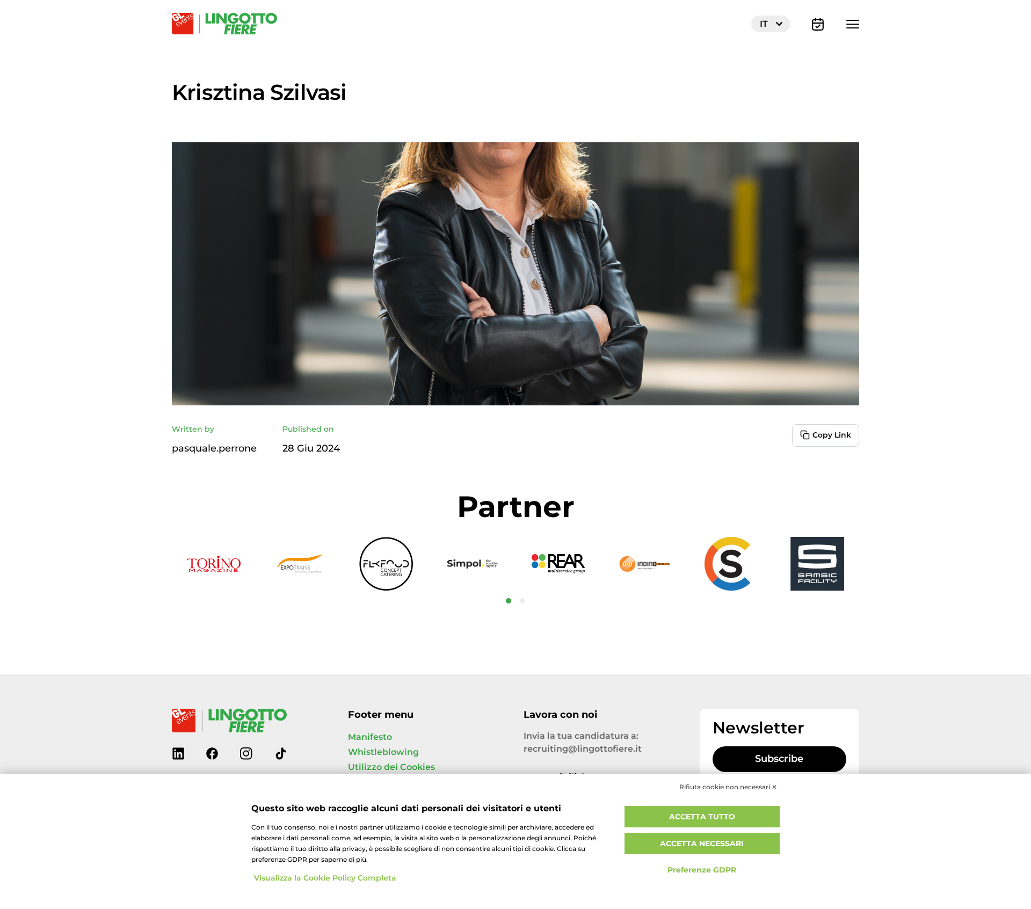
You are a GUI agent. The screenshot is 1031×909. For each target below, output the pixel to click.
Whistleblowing (383, 752)
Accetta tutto (702, 816)
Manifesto (370, 737)
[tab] (508, 600)
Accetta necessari (702, 843)
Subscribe (779, 759)
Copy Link (831, 435)
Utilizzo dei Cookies (391, 767)
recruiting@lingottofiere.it (583, 749)
